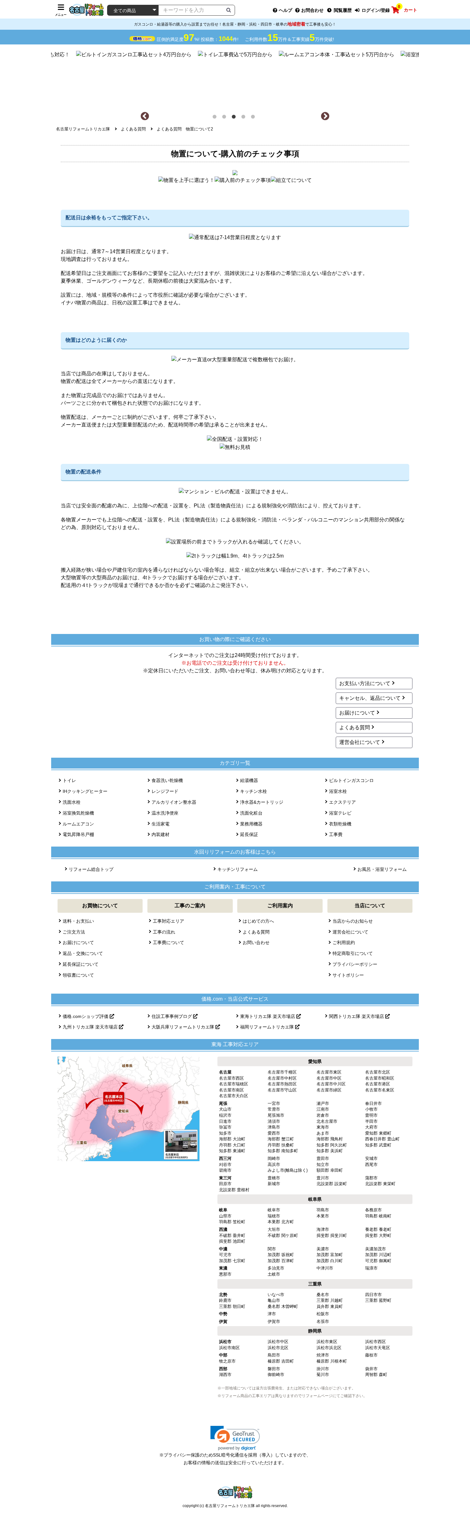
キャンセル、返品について (370, 698)
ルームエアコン (78, 823)
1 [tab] (216, 118)
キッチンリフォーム (237, 869)
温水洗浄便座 (165, 813)
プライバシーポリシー (355, 964)
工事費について (168, 942)
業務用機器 (251, 823)
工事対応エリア (168, 921)
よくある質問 (354, 727)
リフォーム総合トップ (91, 869)
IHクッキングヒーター (85, 791)
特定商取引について (353, 953)
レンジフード (165, 791)
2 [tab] (225, 118)
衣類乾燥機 (340, 823)
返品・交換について (83, 953)
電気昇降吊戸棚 (78, 834)
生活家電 (160, 823)
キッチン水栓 (253, 791)
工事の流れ (164, 931)
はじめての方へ (258, 921)
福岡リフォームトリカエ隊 (267, 1026)
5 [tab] (254, 118)
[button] (235, 1438)
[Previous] (145, 116)
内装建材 (160, 834)
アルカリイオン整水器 (174, 802)
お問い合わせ (256, 942)
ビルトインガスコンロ (351, 780)
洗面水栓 (72, 802)
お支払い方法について (364, 683)
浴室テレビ (340, 813)
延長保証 (249, 834)
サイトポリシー (348, 975)
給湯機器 (249, 780)
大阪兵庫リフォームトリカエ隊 (183, 1026)
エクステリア (342, 802)
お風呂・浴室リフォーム (382, 869)
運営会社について (359, 742)
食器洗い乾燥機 (167, 780)
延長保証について (80, 964)
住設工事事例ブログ (172, 1016)
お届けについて (357, 712)
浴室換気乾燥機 (78, 813)
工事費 (335, 834)
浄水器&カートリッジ (261, 802)
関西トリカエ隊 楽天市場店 (357, 1016)
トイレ (69, 780)
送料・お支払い (78, 921)
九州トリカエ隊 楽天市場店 (91, 1026)
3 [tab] (235, 118)
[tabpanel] (235, 78)
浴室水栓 (338, 791)
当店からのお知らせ (353, 921)
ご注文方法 (74, 931)
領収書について (78, 975)
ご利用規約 (344, 942)
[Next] (325, 116)
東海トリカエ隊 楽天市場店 (268, 1016)
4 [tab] (244, 118)
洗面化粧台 (251, 813)
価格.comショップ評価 (86, 1016)
